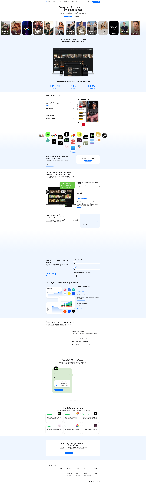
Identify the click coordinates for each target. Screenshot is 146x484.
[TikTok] (97, 481)
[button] (75, 400)
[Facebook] (91, 481)
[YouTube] (95, 481)
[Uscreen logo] (48, 462)
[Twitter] (89, 481)
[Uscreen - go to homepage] (48, 1)
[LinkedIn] (99, 481)
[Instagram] (93, 481)
